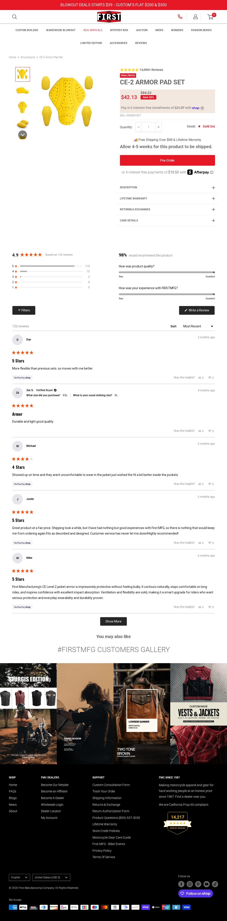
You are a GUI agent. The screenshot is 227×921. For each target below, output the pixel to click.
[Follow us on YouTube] (207, 884)
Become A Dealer (52, 798)
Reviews (141, 43)
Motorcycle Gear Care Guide (111, 837)
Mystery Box (119, 30)
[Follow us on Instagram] (190, 884)
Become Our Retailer (55, 785)
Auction (141, 30)
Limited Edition (91, 43)
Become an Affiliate (54, 791)
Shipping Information (106, 798)
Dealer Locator (51, 811)
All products (28, 57)
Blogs (13, 798)
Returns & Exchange (106, 804)
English (15, 877)
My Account (49, 818)
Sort (173, 326)
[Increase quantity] (158, 127)
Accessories (118, 43)
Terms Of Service (103, 857)
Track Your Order (103, 791)
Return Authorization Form (110, 811)
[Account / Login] (195, 16)
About (13, 811)
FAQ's (12, 791)
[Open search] (14, 16)
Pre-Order (167, 160)
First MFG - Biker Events (108, 844)
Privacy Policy (102, 850)
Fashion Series (201, 30)
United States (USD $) (47, 877)
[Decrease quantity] (138, 127)
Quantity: (126, 127)
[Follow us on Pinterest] (198, 884)
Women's (177, 30)
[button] (210, 17)
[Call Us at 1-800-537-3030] (180, 17)
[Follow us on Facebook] (181, 884)
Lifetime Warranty (104, 824)
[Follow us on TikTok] (215, 884)
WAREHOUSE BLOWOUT (60, 30)
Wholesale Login (52, 804)
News (13, 804)
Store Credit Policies (106, 831)
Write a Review (201, 311)
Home (12, 57)
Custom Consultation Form (111, 785)
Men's (159, 30)
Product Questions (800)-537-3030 (116, 818)
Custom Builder (27, 30)
